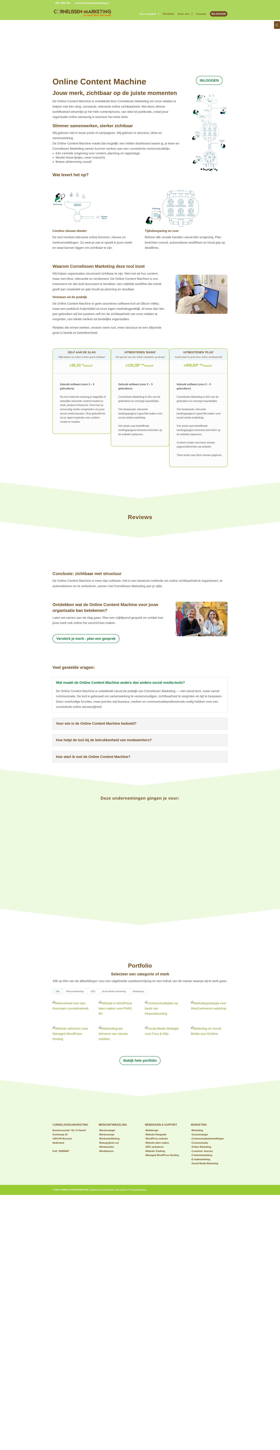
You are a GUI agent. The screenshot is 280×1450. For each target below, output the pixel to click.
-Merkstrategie (107, 1130)
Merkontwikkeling (75, 991)
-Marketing (197, 1130)
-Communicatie (199, 1142)
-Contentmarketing (201, 1155)
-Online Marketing (201, 1146)
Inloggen (218, 14)
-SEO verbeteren (154, 1146)
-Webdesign (151, 1130)
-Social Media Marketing (204, 1163)
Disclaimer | (122, 1190)
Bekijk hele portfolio (140, 1060)
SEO (93, 991)
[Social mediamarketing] (202, 635)
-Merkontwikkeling (109, 1138)
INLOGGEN (209, 80)
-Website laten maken (157, 1142)
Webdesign (138, 991)
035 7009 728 (62, 3)
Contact (201, 14)
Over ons (183, 14)
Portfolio (168, 14)
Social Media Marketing (114, 991)
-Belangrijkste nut (109, 1142)
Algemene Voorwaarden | (103, 1190)
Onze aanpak (148, 14)
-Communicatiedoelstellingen (207, 1138)
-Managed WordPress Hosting (162, 1155)
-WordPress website (156, 1138)
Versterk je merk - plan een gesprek (86, 639)
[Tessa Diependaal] (202, 312)
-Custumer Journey (202, 1151)
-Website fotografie (155, 1134)
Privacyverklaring (137, 1190)
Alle (58, 991)
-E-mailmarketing (200, 1159)
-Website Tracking (155, 1151)
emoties (109, 1146)
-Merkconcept (106, 1134)
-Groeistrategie (199, 1134)
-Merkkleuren (106, 1151)
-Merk (102, 1146)
